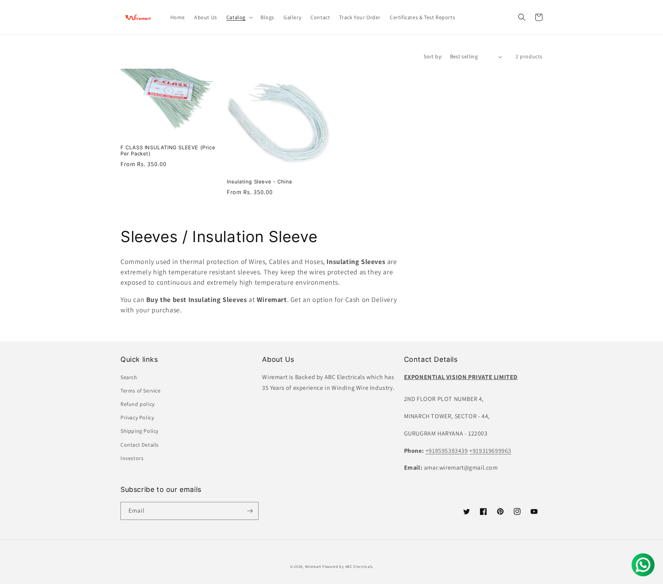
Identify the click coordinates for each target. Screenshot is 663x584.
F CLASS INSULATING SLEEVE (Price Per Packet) (167, 150)
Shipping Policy (139, 430)
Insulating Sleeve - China (259, 181)
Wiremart (313, 566)
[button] (239, 17)
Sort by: (433, 56)
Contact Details (139, 444)
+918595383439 (447, 451)
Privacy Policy (137, 417)
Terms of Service (140, 390)
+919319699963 (490, 451)
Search (128, 377)
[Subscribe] (249, 511)
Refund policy (137, 404)
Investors (131, 458)
